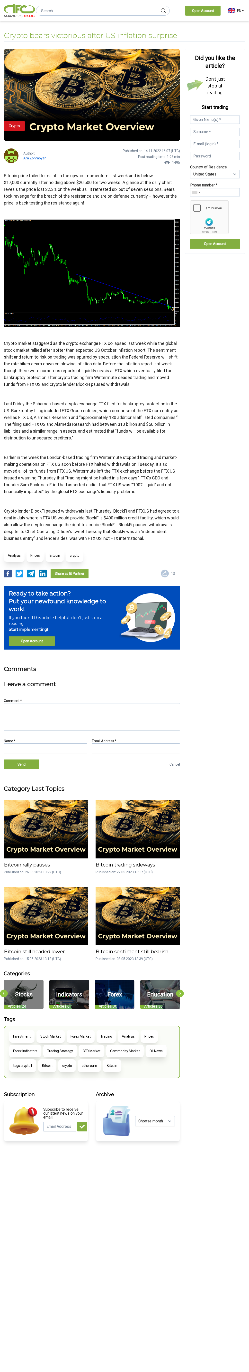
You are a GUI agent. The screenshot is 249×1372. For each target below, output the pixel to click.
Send (22, 764)
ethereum (89, 1066)
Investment (22, 1036)
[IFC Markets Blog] (19, 11)
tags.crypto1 (22, 1066)
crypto (75, 555)
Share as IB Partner (69, 573)
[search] (163, 11)
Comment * (13, 701)
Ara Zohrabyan (34, 158)
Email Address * (104, 741)
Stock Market (50, 1036)
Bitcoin (55, 555)
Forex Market (81, 1036)
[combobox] (196, 192)
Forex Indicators (25, 1051)
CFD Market (91, 1051)
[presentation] (4, 993)
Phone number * (203, 185)
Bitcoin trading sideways (125, 865)
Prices (35, 555)
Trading (106, 1036)
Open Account (203, 11)
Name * (10, 741)
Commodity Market (125, 1051)
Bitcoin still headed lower (34, 951)
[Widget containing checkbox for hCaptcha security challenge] (209, 217)
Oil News (156, 1051)
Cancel (174, 764)
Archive (105, 1094)
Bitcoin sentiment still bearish (132, 951)
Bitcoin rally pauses (27, 865)
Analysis (14, 555)
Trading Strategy (60, 1051)
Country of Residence (208, 167)
